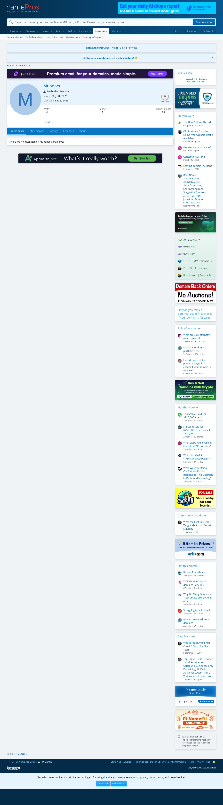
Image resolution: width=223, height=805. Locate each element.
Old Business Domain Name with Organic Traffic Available (198, 135)
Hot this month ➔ (189, 566)
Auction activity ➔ (189, 239)
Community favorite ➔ (192, 515)
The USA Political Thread (197, 122)
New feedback (73, 37)
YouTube (191, 81)
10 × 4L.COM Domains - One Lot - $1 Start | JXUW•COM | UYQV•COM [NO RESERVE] (198, 260)
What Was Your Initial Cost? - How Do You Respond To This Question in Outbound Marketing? (198, 473)
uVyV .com (189, 253)
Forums (13, 31)
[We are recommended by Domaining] (13, 769)
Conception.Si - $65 (194, 156)
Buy (58, 31)
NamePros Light (26, 761)
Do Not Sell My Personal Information (168, 761)
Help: (115, 47)
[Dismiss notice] (212, 58)
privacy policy (148, 777)
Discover (30, 31)
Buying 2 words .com (195, 572)
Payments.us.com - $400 (197, 147)
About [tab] (82, 130)
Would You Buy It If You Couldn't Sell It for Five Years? (196, 646)
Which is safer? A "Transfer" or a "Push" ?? (196, 457)
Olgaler (195, 205)
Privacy (200, 761)
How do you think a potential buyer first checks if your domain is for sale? (195, 314)
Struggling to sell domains (197, 610)
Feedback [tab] (68, 130)
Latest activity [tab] (36, 130)
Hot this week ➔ (188, 407)
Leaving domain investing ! (198, 165)
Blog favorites (186, 636)
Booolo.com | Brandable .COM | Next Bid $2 (198, 275)
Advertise (127, 761)
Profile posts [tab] (17, 130)
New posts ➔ (186, 115)
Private (133, 47)
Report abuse (141, 761)
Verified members (34, 37)
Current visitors (14, 37)
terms (160, 777)
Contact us (116, 761)
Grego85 (195, 150)
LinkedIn (203, 78)
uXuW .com (189, 246)
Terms (191, 761)
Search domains (204, 22)
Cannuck (200, 125)
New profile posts (54, 37)
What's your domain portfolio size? (194, 349)
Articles (200, 81)
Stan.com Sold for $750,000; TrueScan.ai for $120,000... (197, 430)
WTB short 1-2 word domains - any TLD (194, 583)
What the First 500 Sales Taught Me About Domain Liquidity (197, 525)
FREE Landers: (94, 47)
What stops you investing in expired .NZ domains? (197, 444)
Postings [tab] (53, 130)
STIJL (197, 169)
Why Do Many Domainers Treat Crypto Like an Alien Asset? (197, 597)
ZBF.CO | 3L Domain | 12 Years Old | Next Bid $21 (198, 268)
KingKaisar (197, 141)
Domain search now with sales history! (110, 58)
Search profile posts (93, 37)
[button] (20, 31)
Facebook (189, 78)
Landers (83, 31)
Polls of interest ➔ (189, 328)
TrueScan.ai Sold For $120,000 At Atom (194, 415)
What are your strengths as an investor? (196, 336)
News (46, 31)
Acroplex (198, 679)
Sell (70, 31)
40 (46, 112)
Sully (197, 531)
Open (106, 47)
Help (208, 761)
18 (163, 112)
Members (101, 31)
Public (122, 47)
